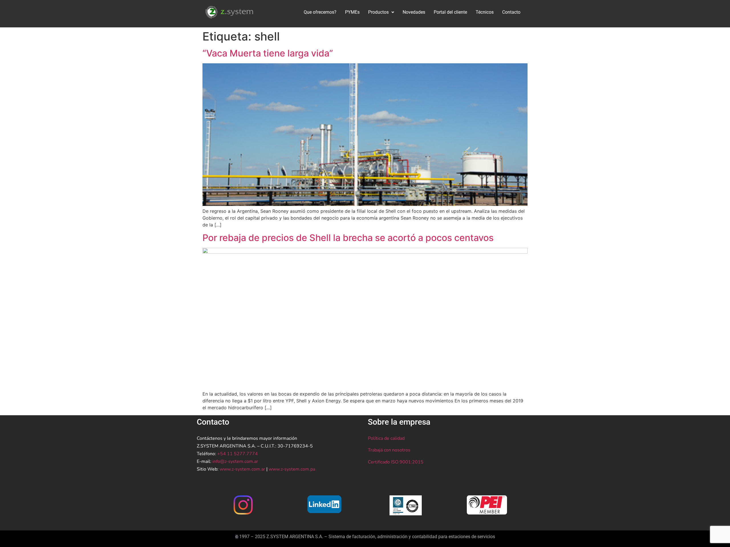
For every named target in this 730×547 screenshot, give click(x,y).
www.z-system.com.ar (242, 469)
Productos (378, 12)
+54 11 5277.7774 (237, 454)
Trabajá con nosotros (389, 450)
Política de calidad (386, 438)
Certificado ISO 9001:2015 (395, 462)
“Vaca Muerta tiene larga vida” (267, 53)
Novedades (414, 12)
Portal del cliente (450, 12)
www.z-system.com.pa (292, 469)
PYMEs (352, 12)
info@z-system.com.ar (235, 461)
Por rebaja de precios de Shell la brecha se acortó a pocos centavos (348, 237)
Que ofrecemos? (320, 12)
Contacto (511, 12)
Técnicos (485, 12)
